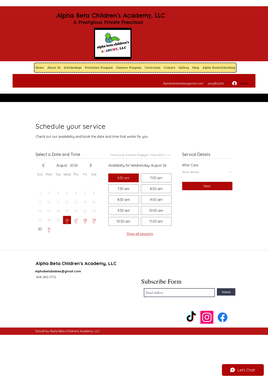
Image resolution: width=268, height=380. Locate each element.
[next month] (90, 165)
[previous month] (43, 165)
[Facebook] (222, 317)
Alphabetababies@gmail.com (183, 83)
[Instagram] (206, 317)
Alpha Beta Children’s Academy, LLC (111, 15)
